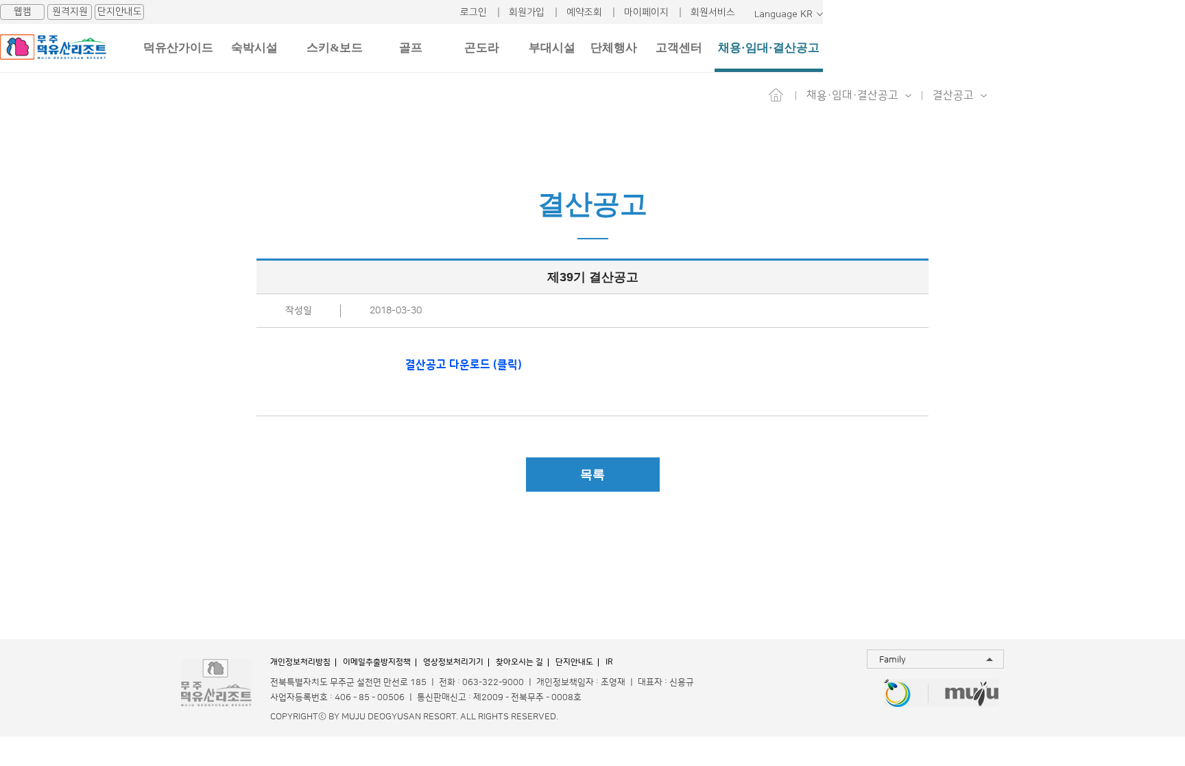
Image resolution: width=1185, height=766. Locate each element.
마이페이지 (646, 12)
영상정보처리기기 (453, 662)
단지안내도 (119, 11)
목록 (592, 474)
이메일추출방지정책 (377, 662)
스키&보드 (335, 47)
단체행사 (613, 47)
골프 (410, 47)
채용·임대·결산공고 (768, 47)
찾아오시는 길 (519, 662)
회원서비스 (713, 12)
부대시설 (552, 47)
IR (609, 662)
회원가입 (526, 12)
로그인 (473, 12)
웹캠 (23, 11)
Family (892, 660)
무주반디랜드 (897, 694)
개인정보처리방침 (300, 662)
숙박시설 (254, 47)
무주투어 (972, 694)
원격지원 (70, 11)
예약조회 (584, 12)
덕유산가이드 (178, 47)
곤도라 (481, 47)
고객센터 (679, 47)
